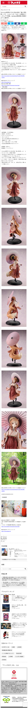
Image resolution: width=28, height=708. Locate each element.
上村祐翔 (19, 647)
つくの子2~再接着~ (19, 656)
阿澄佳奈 (4, 656)
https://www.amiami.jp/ (6, 82)
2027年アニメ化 (5, 647)
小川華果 (11, 656)
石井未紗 (4, 659)
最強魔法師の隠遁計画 (7, 650)
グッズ (2, 541)
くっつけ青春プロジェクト (8, 653)
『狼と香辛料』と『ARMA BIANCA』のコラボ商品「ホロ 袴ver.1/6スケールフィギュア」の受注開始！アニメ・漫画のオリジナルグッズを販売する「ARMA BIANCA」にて (14, 584)
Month (13, 594)
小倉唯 (13, 647)
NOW (2, 594)
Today (5, 594)
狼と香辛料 (4, 538)
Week (9, 594)
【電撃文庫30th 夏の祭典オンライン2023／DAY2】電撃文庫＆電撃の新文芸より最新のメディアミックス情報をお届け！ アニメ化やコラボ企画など (14, 579)
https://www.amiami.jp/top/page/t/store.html (10, 85)
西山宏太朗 (18, 653)
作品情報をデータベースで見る (9, 559)
